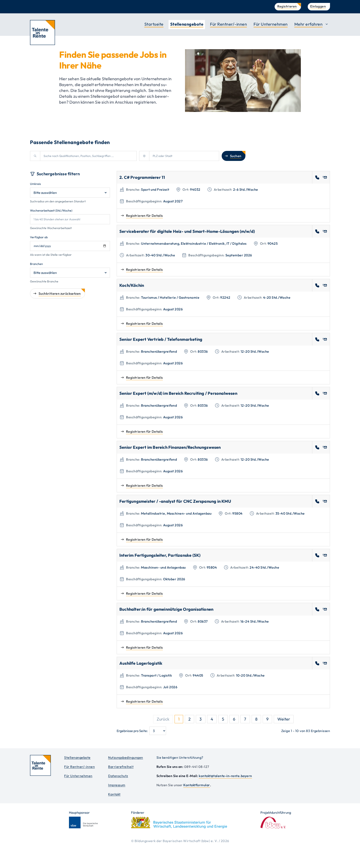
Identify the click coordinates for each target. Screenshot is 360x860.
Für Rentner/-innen (228, 24)
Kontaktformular (196, 785)
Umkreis (35, 184)
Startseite (154, 24)
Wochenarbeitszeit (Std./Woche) (51, 210)
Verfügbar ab (39, 237)
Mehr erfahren (308, 24)
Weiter (283, 719)
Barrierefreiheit (121, 767)
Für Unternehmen (271, 24)
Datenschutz (118, 776)
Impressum (116, 785)
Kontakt (114, 794)
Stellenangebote (187, 24)
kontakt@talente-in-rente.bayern (225, 776)
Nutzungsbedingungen (125, 757)
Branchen (36, 264)
